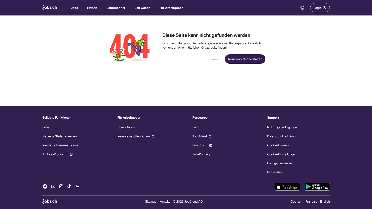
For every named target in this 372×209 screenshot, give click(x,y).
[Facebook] (44, 186)
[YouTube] (53, 186)
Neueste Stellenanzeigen (59, 136)
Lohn (195, 127)
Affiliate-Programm (55, 154)
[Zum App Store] (287, 187)
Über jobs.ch (125, 127)
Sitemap (150, 201)
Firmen (92, 7)
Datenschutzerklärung (282, 136)
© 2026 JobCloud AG (188, 201)
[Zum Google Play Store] (317, 187)
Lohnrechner (116, 7)
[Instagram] (61, 186)
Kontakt (164, 201)
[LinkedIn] (77, 186)
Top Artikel (199, 136)
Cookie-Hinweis (278, 145)
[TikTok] (69, 186)
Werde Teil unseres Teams (60, 145)
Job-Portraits (201, 154)
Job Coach (142, 7)
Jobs (74, 7)
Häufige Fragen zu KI (281, 163)
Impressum (275, 172)
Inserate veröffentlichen (133, 136)
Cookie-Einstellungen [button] (281, 154)
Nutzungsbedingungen (283, 127)
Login (317, 7)
